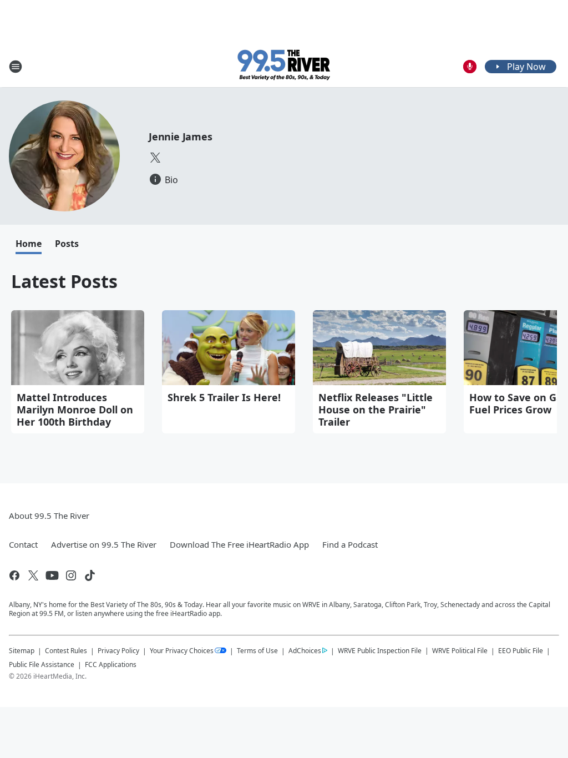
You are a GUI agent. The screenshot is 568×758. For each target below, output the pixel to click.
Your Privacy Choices (182, 650)
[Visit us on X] (155, 157)
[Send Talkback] (469, 66)
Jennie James (180, 136)
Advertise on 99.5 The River (103, 544)
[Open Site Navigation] (15, 66)
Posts (67, 243)
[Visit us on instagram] (71, 575)
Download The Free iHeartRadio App (239, 544)
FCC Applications (110, 664)
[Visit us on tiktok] (90, 575)
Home (29, 243)
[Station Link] (284, 66)
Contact (23, 544)
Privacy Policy (118, 650)
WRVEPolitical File (460, 650)
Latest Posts (64, 281)
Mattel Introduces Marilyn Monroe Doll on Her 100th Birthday (75, 409)
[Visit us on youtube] (52, 575)
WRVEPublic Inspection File (380, 650)
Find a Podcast (350, 544)
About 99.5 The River (49, 515)
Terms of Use (257, 650)
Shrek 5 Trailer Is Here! (224, 397)
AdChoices (304, 650)
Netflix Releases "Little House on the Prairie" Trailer (375, 409)
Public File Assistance (41, 664)
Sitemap (21, 650)
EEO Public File (520, 650)
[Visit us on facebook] (14, 575)
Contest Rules (66, 650)
